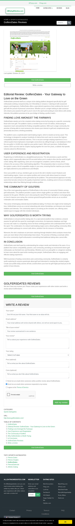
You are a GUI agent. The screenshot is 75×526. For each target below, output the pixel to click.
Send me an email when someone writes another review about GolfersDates (34, 381)
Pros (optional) (11, 359)
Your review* (10, 336)
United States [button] (13, 517)
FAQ (62, 510)
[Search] (69, 23)
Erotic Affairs (62, 495)
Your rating (9, 351)
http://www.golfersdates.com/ (14, 418)
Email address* (11, 319)
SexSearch (46, 492)
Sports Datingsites (19, 20)
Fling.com (42, 3)
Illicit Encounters (48, 484)
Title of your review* (12, 327)
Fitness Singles (13, 460)
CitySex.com (47, 503)
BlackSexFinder (63, 489)
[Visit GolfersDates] (30, 50)
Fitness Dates (12, 457)
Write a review (13, 443)
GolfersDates (12, 424)
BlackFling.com (62, 484)
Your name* (10, 311)
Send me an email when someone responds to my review (27, 384)
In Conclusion (12, 438)
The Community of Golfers (17, 433)
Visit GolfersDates (37, 447)
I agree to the (18, 387)
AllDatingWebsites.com (15, 11)
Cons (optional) (11, 370)
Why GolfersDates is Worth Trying (19, 436)
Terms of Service (22, 387)
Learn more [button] (50, 523)
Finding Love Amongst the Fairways (20, 429)
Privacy (29, 510)
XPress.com (33, 3)
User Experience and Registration (19, 431)
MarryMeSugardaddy (64, 492)
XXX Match (46, 495)
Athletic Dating (13, 467)
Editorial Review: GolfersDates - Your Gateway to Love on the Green (31, 426)
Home (37, 8)
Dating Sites (47, 8)
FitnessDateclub (13, 464)
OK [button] (65, 522)
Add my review (61, 402)
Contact (12, 510)
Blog (67, 8)
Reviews (59, 8)
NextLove (61, 498)
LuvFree (45, 489)
